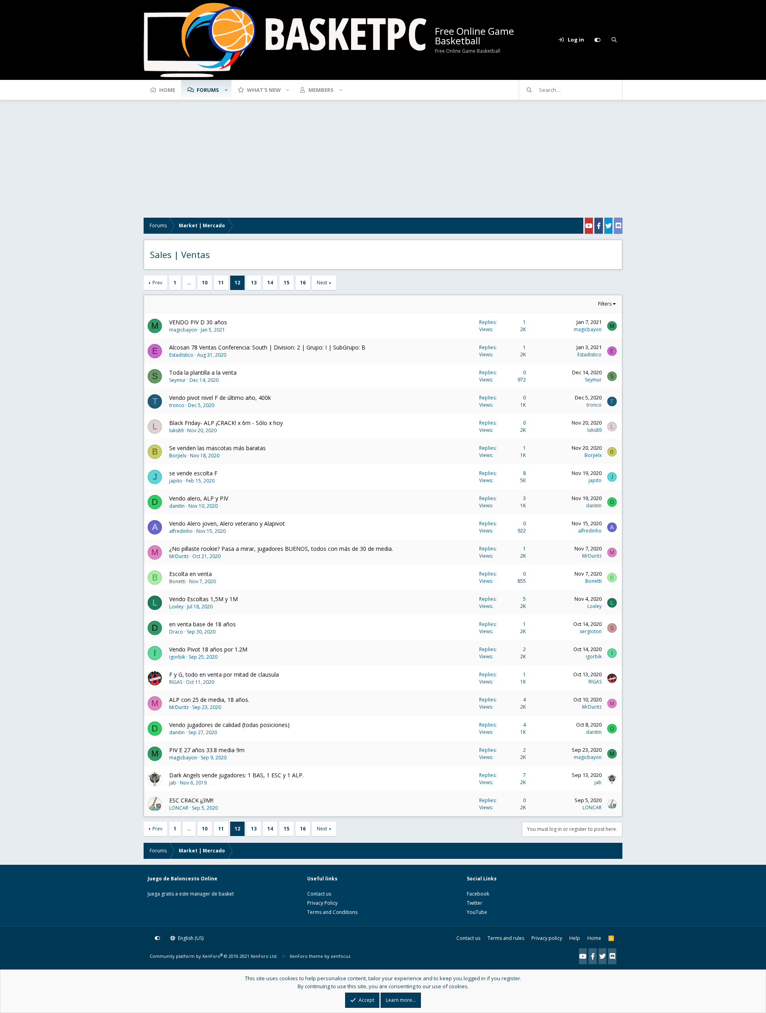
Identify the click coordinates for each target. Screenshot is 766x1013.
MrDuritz (179, 556)
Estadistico (181, 355)
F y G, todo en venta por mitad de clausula (224, 674)
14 (270, 282)
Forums (208, 89)
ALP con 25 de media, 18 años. (209, 699)
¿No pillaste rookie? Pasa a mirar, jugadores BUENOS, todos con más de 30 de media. (281, 548)
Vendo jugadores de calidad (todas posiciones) (229, 725)
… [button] (189, 282)
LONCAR (178, 807)
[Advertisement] (383, 162)
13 (254, 282)
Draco (176, 631)
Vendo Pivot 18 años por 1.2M (208, 649)
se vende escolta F (193, 473)
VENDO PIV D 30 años (198, 322)
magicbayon (183, 329)
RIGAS (175, 682)
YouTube (477, 912)
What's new (264, 89)
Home (167, 89)
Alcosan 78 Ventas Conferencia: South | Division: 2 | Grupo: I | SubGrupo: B (267, 347)
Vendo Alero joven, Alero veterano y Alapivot (227, 523)
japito (175, 480)
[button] (226, 90)
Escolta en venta (190, 574)
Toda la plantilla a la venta (203, 372)
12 (237, 282)
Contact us (319, 893)
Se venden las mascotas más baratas (217, 448)
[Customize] (597, 40)
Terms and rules (506, 938)
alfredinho (181, 531)
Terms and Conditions (332, 912)
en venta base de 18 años (202, 624)
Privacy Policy (322, 903)
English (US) (190, 938)
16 (303, 282)
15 (286, 282)
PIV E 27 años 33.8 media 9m (207, 750)
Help (574, 938)
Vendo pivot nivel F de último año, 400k (220, 397)
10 (204, 282)
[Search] (614, 40)
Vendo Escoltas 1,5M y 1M (203, 599)
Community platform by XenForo (214, 956)
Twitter (474, 903)
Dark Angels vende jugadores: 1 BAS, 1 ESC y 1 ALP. (236, 775)
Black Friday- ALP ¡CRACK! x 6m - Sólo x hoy (226, 423)
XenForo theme (306, 956)
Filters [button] (605, 303)
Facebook (478, 893)
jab (172, 782)
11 (221, 282)
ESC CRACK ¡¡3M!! (191, 800)
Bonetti (177, 581)
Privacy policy (546, 938)
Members (321, 89)
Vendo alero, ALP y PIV (198, 498)
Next (322, 282)
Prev (157, 282)
